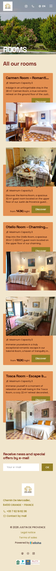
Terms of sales (28, 537)
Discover (40, 101)
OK (47, 467)
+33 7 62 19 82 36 (17, 511)
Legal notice (28, 532)
